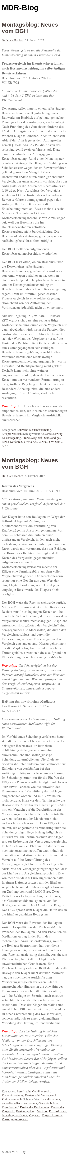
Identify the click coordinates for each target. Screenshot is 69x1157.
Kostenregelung (11, 438)
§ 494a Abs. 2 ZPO (35, 442)
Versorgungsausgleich (15, 1119)
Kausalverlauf (10, 1107)
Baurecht (22, 430)
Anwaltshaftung (50, 1099)
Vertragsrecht (49, 1095)
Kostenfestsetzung (40, 430)
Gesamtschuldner (49, 1103)
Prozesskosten (57, 1111)
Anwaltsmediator (12, 1103)
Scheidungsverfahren (14, 1115)
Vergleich (34, 1115)
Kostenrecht (32, 1095)
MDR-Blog (20, 7)
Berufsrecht (24, 1091)
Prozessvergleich (32, 438)
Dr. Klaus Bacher (12, 40)
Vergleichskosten (52, 1115)
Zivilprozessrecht (12, 434)
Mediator (42, 1111)
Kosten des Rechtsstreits (34, 1107)
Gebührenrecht (41, 1091)
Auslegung (30, 1103)
